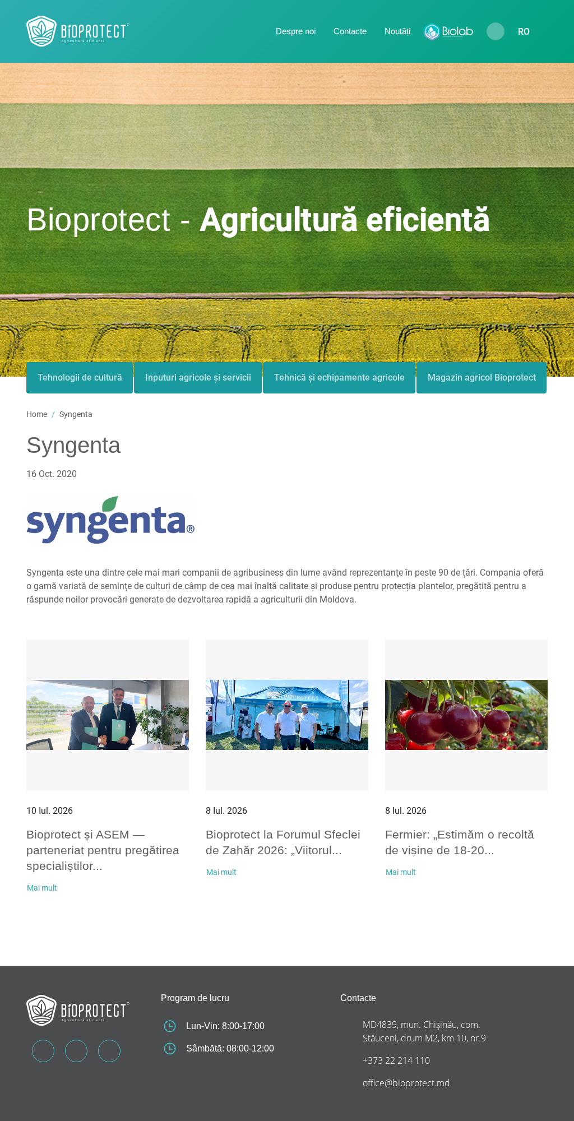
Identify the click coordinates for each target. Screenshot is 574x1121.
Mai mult (42, 887)
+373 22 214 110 (396, 1060)
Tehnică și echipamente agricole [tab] (339, 377)
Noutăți (397, 31)
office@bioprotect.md (406, 1083)
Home (36, 414)
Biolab (448, 31)
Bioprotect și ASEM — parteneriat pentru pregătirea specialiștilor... (102, 850)
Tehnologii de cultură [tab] (80, 377)
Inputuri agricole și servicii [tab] (198, 377)
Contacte (350, 31)
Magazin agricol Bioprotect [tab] (482, 377)
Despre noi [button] (296, 31)
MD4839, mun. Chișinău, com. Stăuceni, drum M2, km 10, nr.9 (424, 1031)
